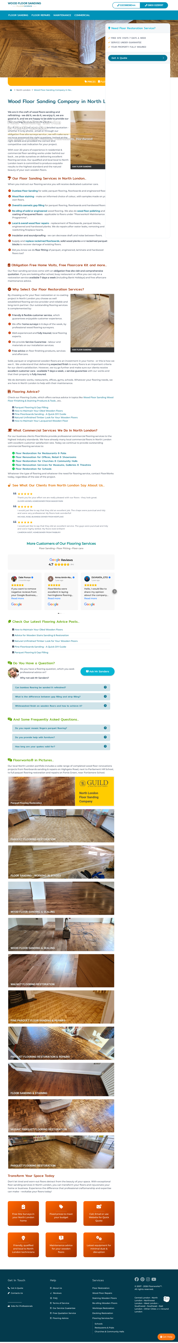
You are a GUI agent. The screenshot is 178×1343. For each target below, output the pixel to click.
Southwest (140, 1306)
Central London (142, 1297)
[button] (18, 15)
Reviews (57, 1293)
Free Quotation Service (64, 1313)
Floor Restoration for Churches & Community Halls (46, 461)
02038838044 (127, 5)
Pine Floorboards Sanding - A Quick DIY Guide (40, 414)
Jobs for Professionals (21, 1306)
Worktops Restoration (103, 1308)
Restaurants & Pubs (104, 1327)
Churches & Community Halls (109, 1331)
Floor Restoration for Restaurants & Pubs (41, 453)
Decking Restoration (102, 1313)
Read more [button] (17, 598)
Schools (98, 1324)
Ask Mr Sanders (99, 671)
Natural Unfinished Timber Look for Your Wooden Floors (46, 417)
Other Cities (150, 1309)
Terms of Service (60, 1303)
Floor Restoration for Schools (33, 469)
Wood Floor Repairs (102, 1293)
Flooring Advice (60, 1318)
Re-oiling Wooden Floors (104, 1303)
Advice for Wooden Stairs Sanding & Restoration (41, 635)
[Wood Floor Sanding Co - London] (47, 4)
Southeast (152, 1306)
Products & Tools (46, 400)
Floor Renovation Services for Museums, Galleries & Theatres (53, 465)
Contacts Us (16, 1293)
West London (151, 1303)
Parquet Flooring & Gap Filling (31, 407)
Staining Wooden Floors (104, 1298)
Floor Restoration (101, 1288)
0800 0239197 (155, 5)
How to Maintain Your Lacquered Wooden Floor (41, 421)
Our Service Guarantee (63, 1308)
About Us (57, 1288)
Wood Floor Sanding (94, 397)
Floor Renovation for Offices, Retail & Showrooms (46, 457)
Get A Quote (16, 1288)
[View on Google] (14, 579)
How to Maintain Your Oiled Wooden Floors (38, 410)
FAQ (55, 1298)
